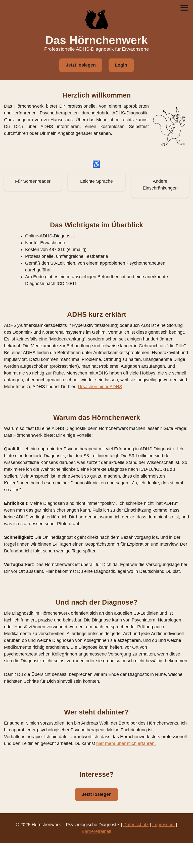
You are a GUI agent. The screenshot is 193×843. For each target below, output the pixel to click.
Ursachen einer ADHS (100, 386)
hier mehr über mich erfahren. (126, 743)
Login (121, 65)
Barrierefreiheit (96, 831)
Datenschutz (136, 824)
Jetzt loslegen (81, 65)
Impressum (163, 824)
